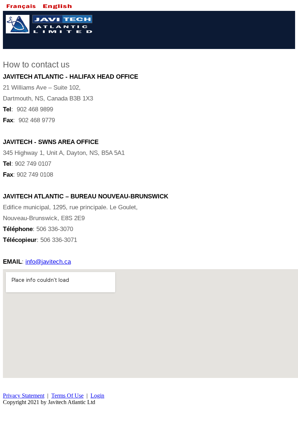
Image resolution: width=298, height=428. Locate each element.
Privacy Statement (23, 395)
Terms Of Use (67, 395)
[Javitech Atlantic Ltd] (50, 34)
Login (97, 395)
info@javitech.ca (48, 261)
